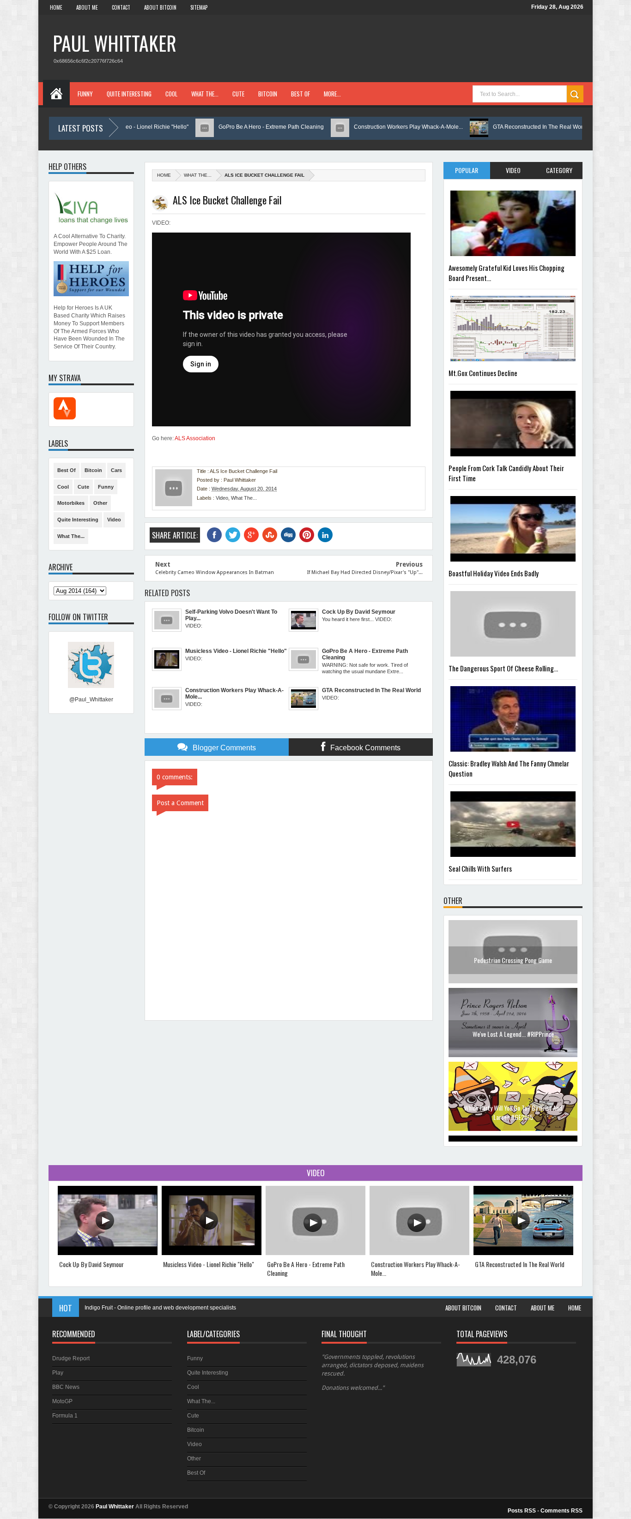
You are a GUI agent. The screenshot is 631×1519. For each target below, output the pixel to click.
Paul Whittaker (114, 43)
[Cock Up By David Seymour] (108, 1253)
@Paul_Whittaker (91, 699)
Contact (121, 7)
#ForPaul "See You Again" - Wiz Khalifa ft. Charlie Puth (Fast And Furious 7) (513, 1118)
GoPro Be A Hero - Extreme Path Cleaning (237, 127)
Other (100, 503)
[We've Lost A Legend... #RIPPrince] (513, 987)
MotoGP (62, 1401)
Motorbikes (71, 503)
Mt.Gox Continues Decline (483, 373)
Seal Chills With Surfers (480, 868)
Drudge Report (71, 1358)
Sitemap (198, 7)
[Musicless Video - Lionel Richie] (211, 1253)
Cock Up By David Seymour (91, 1264)
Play (57, 1372)
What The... (204, 93)
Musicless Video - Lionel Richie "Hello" (208, 1264)
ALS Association (195, 438)
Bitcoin (267, 93)
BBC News (65, 1387)
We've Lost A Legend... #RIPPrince (513, 966)
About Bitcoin (160, 7)
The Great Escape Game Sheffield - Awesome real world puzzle (164, 1307)
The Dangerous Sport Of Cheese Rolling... (503, 668)
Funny (85, 93)
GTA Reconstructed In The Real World (506, 127)
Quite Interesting (129, 93)
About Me (87, 7)
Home (56, 7)
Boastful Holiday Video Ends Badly (494, 573)
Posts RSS (522, 1510)
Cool (171, 93)
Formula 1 (65, 1415)
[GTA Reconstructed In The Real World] (523, 1253)
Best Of (300, 93)
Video (222, 498)
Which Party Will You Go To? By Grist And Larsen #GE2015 (513, 1044)
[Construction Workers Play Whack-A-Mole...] (419, 1253)
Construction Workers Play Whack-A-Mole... (374, 127)
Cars (116, 470)
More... (332, 93)
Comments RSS (561, 1510)
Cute (238, 93)
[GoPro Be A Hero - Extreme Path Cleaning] (315, 1253)
